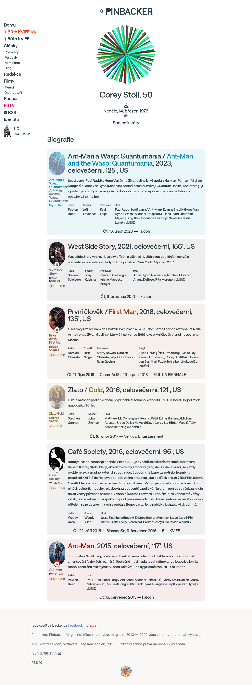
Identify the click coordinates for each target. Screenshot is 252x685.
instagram (91, 625)
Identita (11, 119)
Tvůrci (9, 87)
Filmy (9, 81)
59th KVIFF (18, 38)
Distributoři (13, 92)
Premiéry (12, 52)
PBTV (9, 105)
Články (11, 45)
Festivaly (11, 57)
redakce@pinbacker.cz (49, 625)
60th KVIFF (22, 32)
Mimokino (12, 63)
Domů (10, 25)
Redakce (12, 74)
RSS (12, 112)
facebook (75, 625)
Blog (8, 68)
